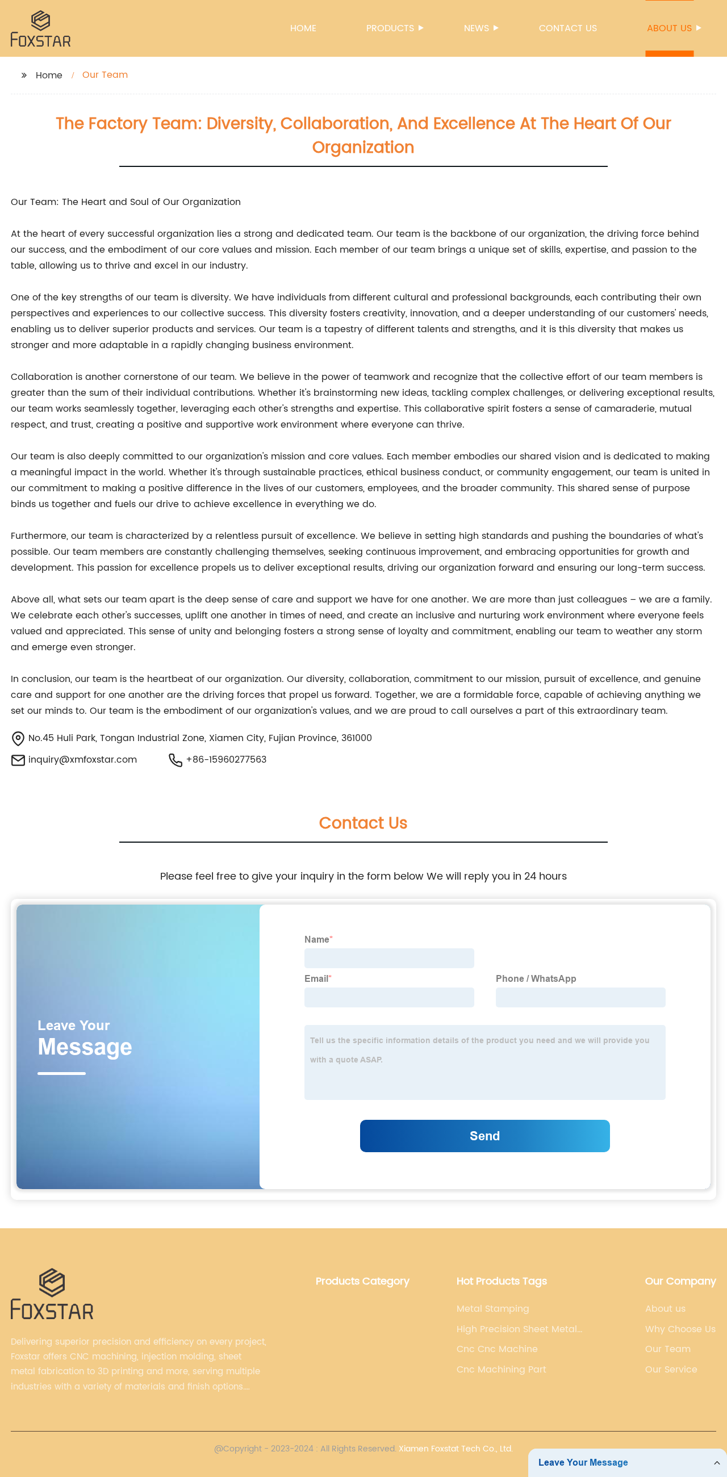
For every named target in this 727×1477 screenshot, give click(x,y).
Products (390, 28)
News (476, 28)
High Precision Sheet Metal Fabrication (517, 1329)
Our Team (668, 1349)
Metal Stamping (493, 1309)
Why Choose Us (680, 1329)
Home (303, 28)
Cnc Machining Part (501, 1369)
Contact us (568, 28)
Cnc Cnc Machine (497, 1349)
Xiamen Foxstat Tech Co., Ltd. (456, 1448)
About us (669, 28)
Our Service (671, 1369)
